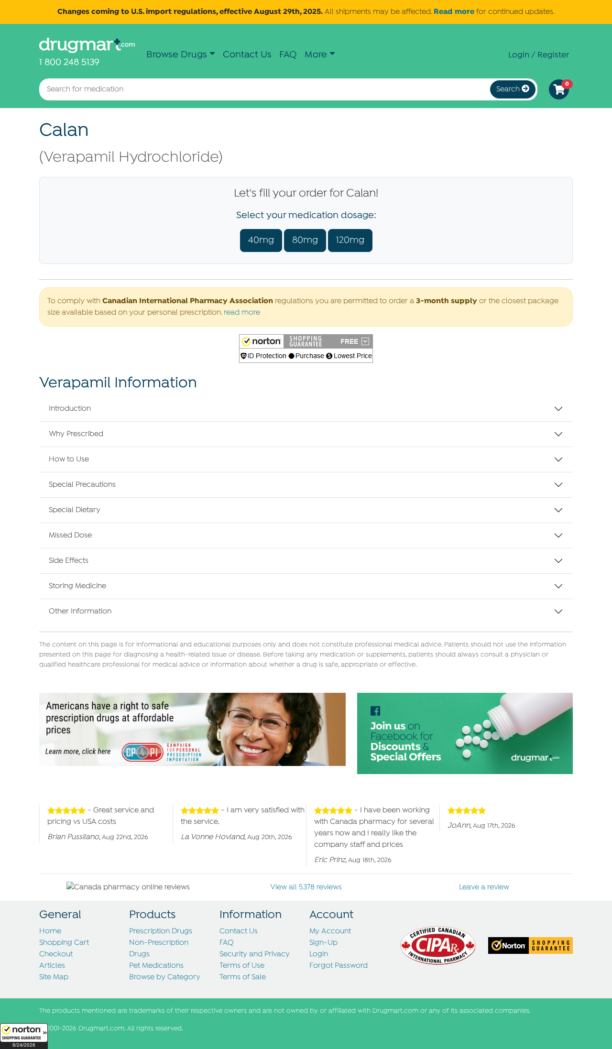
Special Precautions (82, 485)
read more (242, 312)
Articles (52, 966)
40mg (261, 240)
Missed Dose (70, 535)
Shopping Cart (64, 943)
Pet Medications (156, 966)
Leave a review (484, 887)
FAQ (288, 55)
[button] (24, 1036)
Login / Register (538, 55)
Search (509, 89)
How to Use (69, 459)
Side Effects (68, 561)
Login (318, 954)
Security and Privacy (254, 954)
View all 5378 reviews (306, 887)
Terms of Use (241, 966)
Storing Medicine (77, 586)
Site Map (53, 977)
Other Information (80, 611)
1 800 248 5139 (69, 62)
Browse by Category (164, 977)
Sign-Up (323, 943)
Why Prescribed (76, 434)
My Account (330, 931)
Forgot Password (338, 966)
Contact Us (247, 55)
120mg (350, 240)
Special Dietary (74, 510)
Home (50, 931)
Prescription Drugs (160, 931)
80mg (305, 240)
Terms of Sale (242, 977)
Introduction (70, 409)
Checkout (56, 954)
